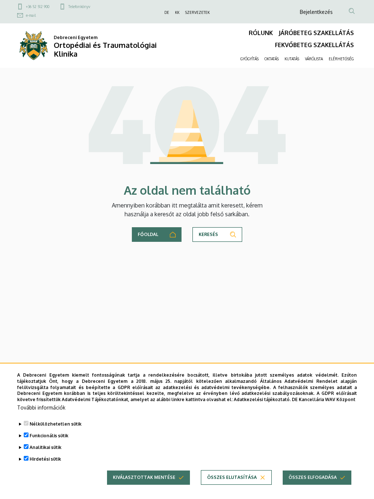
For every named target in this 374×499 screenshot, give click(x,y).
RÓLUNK (261, 33)
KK (177, 12)
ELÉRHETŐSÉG (341, 59)
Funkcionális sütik (49, 435)
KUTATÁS (292, 59)
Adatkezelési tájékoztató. (262, 399)
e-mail (31, 15)
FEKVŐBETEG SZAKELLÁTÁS (314, 45)
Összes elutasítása (232, 477)
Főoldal (148, 234)
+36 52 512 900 (37, 6)
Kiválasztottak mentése (144, 477)
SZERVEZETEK (197, 12)
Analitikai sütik (45, 447)
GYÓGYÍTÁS (249, 59)
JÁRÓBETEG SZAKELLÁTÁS (316, 33)
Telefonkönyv (79, 6)
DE (166, 12)
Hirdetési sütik (45, 459)
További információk (41, 407)
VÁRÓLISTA (314, 59)
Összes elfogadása (313, 477)
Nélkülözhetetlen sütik (55, 424)
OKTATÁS (271, 59)
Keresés (208, 234)
